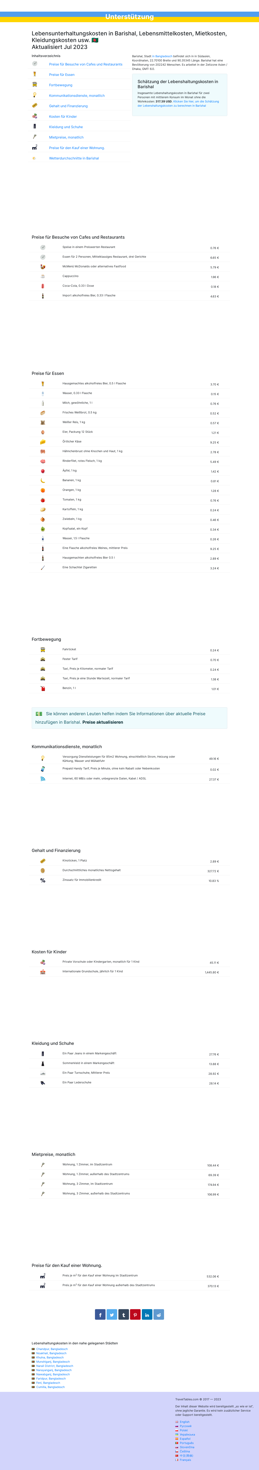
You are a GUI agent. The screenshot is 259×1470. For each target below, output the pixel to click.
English (184, 1422)
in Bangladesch (162, 56)
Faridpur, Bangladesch (51, 1378)
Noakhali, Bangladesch (51, 1353)
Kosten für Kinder (63, 116)
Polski (183, 1430)
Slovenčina (186, 1447)
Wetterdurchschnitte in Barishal (74, 158)
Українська (187, 1434)
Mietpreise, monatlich (66, 137)
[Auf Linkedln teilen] (147, 1314)
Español (184, 1438)
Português (186, 1443)
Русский (185, 1426)
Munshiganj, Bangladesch (53, 1361)
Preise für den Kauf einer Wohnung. (77, 148)
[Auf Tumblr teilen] (123, 1314)
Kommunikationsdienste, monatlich (77, 95)
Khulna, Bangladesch (50, 1357)
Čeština (184, 1451)
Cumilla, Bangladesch (50, 1387)
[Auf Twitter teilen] (112, 1314)
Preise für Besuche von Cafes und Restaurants (85, 64)
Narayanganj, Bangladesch (54, 1370)
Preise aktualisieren (102, 722)
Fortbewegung (60, 85)
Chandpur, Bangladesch (52, 1349)
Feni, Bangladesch (48, 1382)
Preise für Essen (62, 75)
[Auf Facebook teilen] (100, 1314)
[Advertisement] (129, 202)
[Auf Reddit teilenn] (158, 1314)
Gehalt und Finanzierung (68, 106)
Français (185, 1460)
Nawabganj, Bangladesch (53, 1374)
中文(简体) (186, 1455)
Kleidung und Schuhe (66, 127)
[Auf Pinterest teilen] (135, 1314)
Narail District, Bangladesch (54, 1366)
